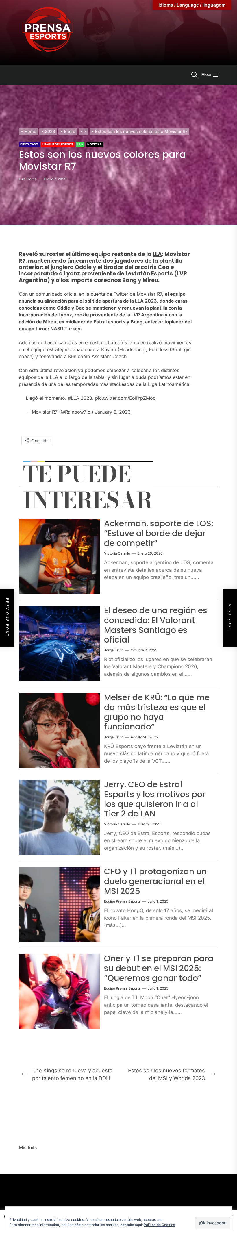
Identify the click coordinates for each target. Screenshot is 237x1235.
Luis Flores (27, 179)
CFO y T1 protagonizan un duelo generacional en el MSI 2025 (155, 881)
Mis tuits (28, 1147)
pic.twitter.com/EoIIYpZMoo (125, 398)
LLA (80, 144)
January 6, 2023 (113, 412)
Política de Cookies (159, 1225)
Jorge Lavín (113, 650)
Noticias (94, 144)
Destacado (29, 144)
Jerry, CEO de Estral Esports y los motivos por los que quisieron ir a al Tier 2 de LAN (154, 799)
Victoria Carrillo (117, 553)
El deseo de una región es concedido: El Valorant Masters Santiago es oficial (155, 625)
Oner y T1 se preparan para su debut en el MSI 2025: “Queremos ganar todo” (158, 968)
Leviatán (137, 273)
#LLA (73, 398)
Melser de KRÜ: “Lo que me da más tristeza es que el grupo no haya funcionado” (157, 712)
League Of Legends (57, 144)
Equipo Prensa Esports (122, 901)
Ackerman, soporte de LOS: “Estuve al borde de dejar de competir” (158, 533)
